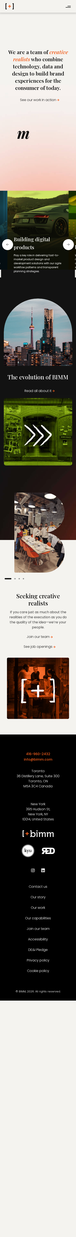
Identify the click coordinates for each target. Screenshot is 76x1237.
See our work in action (38, 99)
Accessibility (38, 939)
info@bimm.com (38, 759)
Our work (38, 907)
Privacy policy (38, 960)
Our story (38, 897)
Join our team (38, 636)
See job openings (38, 646)
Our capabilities (38, 918)
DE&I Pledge (38, 949)
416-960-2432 (38, 754)
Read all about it (38, 390)
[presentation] (7, 244)
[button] (27, 282)
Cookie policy (38, 970)
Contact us (38, 886)
